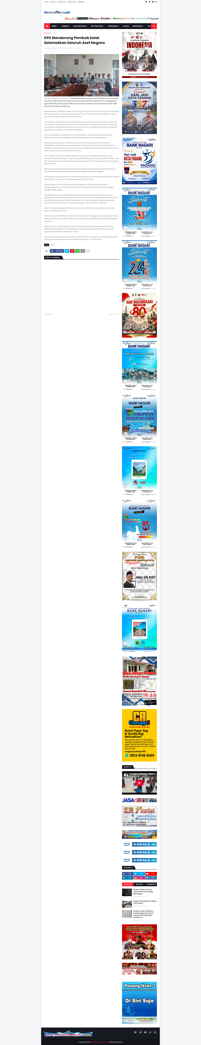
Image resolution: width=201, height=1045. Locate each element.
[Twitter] (67, 251)
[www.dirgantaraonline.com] (49, 19)
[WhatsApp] (77, 251)
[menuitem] (47, 26)
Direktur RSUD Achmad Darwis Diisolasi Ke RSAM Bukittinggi (143, 892)
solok (54, 33)
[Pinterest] (72, 251)
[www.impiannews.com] (61, 19)
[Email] (82, 251)
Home (46, 2)
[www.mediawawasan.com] (97, 19)
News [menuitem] (54, 26)
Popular (127, 884)
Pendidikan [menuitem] (137, 26)
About (53, 2)
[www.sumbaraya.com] (73, 19)
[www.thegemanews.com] (133, 19)
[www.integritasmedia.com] (157, 19)
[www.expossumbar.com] (145, 19)
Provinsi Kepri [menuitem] (79, 26)
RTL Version (72, 2)
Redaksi (81, 2)
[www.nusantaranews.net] (121, 19)
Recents (139, 884)
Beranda (47, 33)
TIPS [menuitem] (149, 26)
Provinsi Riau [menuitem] (97, 26)
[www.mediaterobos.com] (85, 19)
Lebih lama (114, 314)
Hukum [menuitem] (126, 26)
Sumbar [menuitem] (64, 26)
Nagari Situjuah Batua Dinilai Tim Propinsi (145, 902)
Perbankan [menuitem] (113, 26)
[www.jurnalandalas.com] (109, 19)
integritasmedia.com (100, 1042)
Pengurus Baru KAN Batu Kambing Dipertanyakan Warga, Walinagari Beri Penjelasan (143, 914)
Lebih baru (49, 314)
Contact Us (61, 2)
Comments (151, 884)
